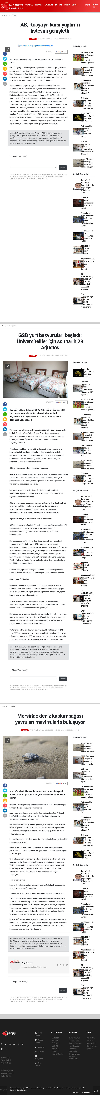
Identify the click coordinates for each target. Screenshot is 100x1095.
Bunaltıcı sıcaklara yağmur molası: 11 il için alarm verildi (87, 203)
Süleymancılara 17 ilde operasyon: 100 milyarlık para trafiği (87, 236)
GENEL (13, 706)
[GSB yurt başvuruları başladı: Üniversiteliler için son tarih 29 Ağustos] (35, 379)
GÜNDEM (29, 5)
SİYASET (39, 5)
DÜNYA (13, 15)
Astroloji (90, 1049)
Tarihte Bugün (74, 1046)
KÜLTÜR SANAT (58, 1054)
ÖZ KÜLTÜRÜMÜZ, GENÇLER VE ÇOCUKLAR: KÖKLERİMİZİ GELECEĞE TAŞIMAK (87, 281)
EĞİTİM (58, 5)
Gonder (62, 167)
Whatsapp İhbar (7, 1073)
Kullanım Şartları (7, 1071)
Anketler (90, 1041)
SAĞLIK (67, 5)
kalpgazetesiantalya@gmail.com (34, 967)
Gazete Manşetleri (73, 1058)
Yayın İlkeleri (5, 1060)
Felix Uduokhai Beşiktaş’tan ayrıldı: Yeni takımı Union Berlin (86, 131)
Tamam (87, 1093)
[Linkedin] (19, 1044)
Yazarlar (41, 1047)
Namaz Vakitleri (75, 1043)
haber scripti (4, 1092)
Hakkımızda (5, 1057)
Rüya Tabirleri (92, 1046)
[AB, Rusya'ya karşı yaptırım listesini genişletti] (35, 46)
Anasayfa (5, 15)
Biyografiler (91, 1043)
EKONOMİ (49, 5)
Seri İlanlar (73, 1051)
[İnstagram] (11, 1044)
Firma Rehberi (74, 1054)
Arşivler (41, 1052)
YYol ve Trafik (74, 1041)
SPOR (74, 5)
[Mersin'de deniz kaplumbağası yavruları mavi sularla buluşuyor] (35, 757)
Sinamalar (73, 1049)
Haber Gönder (6, 1076)
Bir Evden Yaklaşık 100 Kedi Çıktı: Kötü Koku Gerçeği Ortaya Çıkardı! (87, 103)
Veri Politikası (6, 1063)
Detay (77, 1093)
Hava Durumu (74, 1038)
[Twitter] (6, 1044)
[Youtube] (15, 1044)
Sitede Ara (91, 1038)
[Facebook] (2, 1044)
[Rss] (23, 1044)
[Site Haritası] (3, 1049)
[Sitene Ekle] (7, 1049)
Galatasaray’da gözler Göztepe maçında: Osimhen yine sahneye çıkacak (87, 57)
